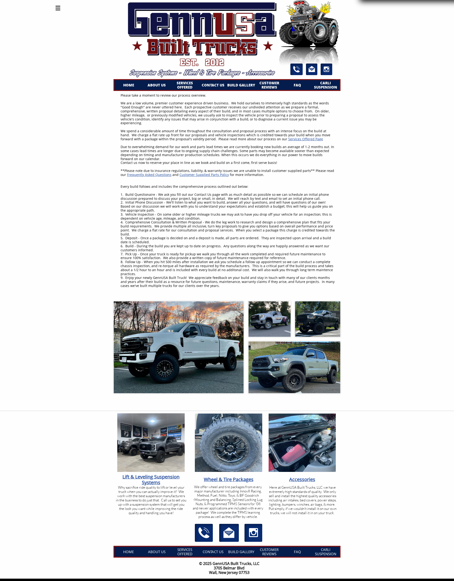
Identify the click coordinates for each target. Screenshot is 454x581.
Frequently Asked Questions (149, 174)
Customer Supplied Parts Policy (204, 174)
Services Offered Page (305, 139)
